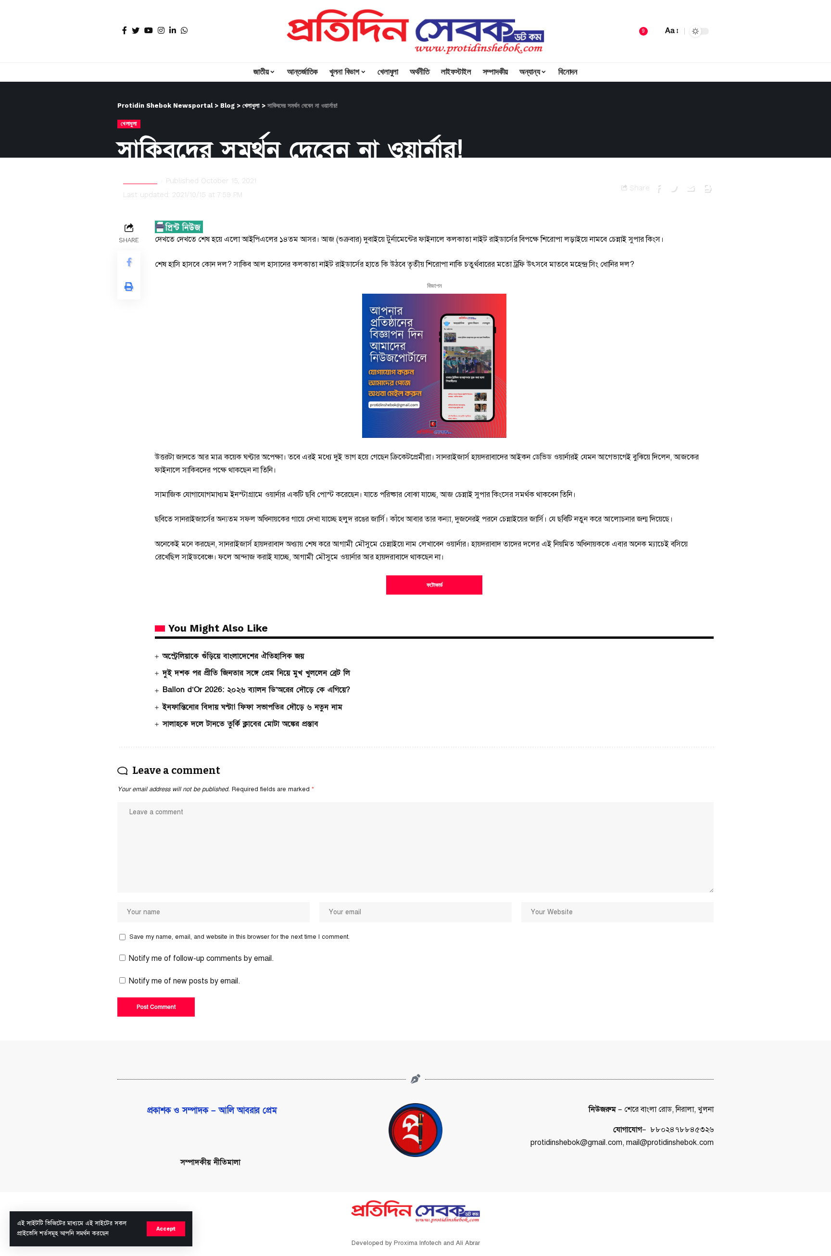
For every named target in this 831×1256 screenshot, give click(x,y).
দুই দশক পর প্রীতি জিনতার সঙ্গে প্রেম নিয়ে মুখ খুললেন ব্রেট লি (256, 673)
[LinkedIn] (172, 30)
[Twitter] (135, 30)
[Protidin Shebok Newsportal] (415, 31)
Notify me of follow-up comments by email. (201, 958)
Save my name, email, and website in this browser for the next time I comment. (239, 937)
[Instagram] (161, 30)
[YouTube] (148, 30)
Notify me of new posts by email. (184, 981)
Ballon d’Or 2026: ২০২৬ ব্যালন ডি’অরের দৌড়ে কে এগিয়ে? (256, 689)
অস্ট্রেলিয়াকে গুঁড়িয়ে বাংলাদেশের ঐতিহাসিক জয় (233, 656)
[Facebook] (124, 30)
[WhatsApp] (184, 30)
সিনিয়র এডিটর (140, 180)
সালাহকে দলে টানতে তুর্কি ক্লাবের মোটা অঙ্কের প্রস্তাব (240, 724)
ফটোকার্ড (434, 585)
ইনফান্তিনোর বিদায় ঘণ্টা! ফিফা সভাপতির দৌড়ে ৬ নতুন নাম (252, 707)
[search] (653, 31)
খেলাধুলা (129, 123)
